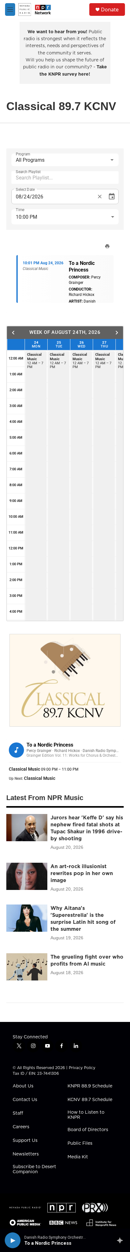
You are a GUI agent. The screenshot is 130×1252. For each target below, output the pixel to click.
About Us (23, 1086)
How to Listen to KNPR (86, 1115)
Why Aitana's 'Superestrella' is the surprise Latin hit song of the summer (82, 918)
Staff (18, 1113)
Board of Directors (88, 1129)
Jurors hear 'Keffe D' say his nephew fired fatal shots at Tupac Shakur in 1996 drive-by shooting (86, 828)
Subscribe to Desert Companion (34, 1169)
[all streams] (121, 1240)
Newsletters (26, 1154)
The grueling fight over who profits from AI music (86, 960)
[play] (12, 1240)
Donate (110, 9)
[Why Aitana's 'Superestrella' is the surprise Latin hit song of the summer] (26, 918)
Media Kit (78, 1157)
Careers (21, 1127)
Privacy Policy (82, 1067)
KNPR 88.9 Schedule (90, 1086)
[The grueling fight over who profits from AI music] (26, 966)
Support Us (25, 1140)
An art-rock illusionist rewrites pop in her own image (81, 873)
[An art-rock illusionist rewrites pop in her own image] (26, 876)
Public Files (80, 1143)
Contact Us (25, 1099)
